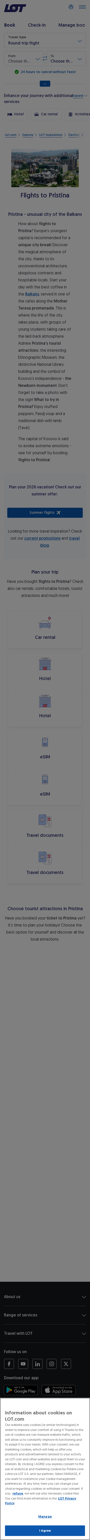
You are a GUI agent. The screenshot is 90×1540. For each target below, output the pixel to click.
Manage (45, 1516)
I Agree (45, 1530)
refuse (17, 1493)
